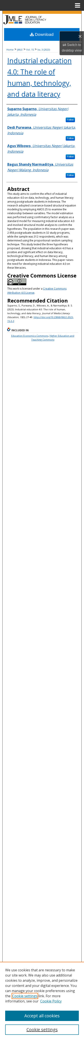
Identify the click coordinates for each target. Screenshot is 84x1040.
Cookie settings (24, 996)
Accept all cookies (42, 1016)
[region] (42, 1001)
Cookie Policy (51, 1001)
